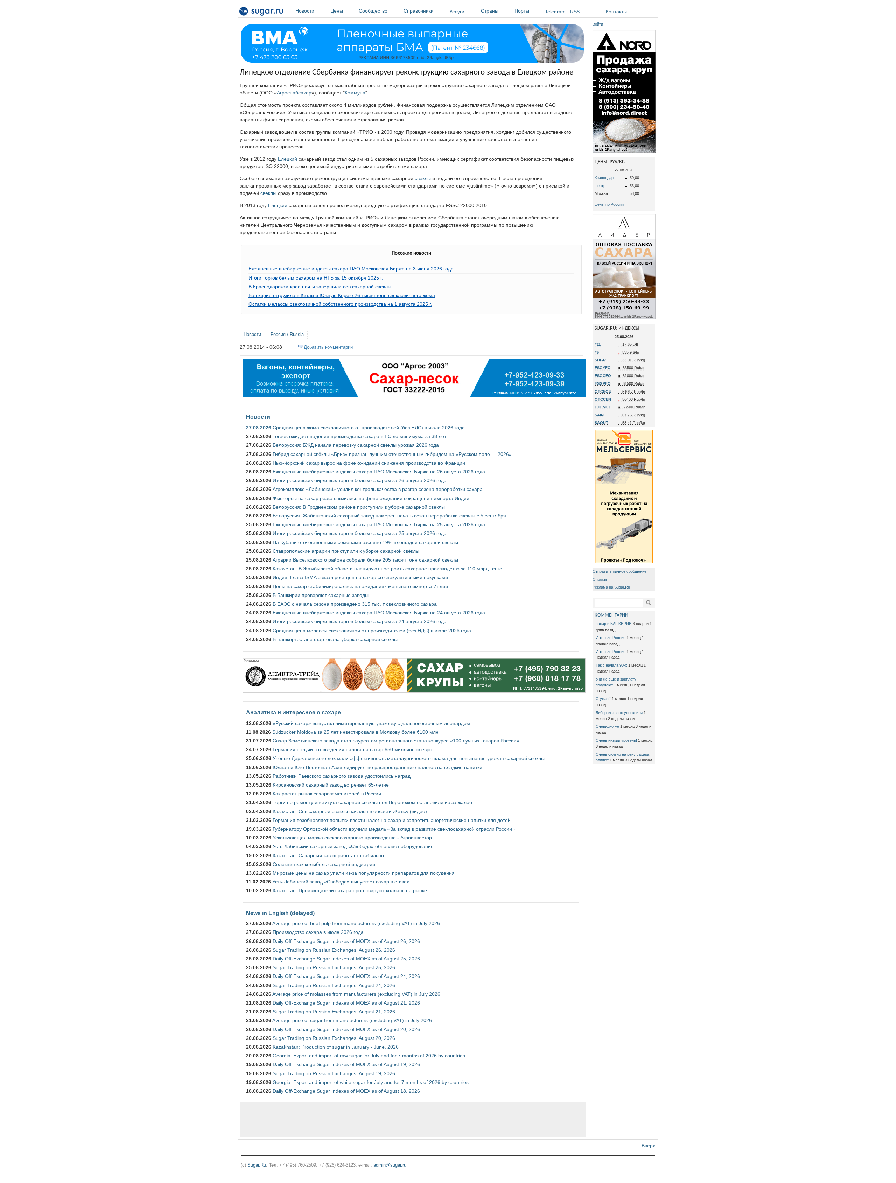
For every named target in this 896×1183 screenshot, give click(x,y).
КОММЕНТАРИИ (611, 615)
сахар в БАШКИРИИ (614, 623)
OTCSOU (603, 391)
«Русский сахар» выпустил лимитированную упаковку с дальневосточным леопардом (371, 723)
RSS (575, 11)
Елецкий (287, 159)
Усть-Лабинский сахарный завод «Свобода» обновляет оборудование (353, 846)
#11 (598, 344)
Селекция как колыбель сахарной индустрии (324, 864)
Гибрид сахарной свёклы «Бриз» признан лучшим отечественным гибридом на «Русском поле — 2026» (392, 454)
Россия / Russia (287, 334)
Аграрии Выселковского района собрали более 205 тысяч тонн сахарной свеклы (365, 560)
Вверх (648, 1145)
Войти (598, 24)
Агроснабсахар (294, 93)
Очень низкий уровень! (616, 740)
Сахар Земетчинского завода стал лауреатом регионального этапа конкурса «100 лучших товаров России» (396, 741)
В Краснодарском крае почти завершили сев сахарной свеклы (319, 286)
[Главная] (261, 12)
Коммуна (355, 93)
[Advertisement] (413, 1119)
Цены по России (609, 204)
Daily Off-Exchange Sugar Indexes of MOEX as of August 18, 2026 (346, 1091)
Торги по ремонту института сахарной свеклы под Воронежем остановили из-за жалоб (372, 802)
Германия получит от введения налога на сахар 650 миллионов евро (352, 749)
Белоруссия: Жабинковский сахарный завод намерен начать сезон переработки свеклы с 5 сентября (389, 516)
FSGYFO (603, 368)
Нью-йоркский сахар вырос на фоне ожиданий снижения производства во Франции (369, 463)
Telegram (555, 11)
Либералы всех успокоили (619, 713)
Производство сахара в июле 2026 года (318, 932)
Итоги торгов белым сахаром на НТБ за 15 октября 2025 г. (315, 278)
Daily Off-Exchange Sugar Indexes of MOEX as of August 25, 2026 (346, 959)
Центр (600, 186)
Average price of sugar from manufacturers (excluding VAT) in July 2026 (352, 1020)
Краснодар (604, 178)
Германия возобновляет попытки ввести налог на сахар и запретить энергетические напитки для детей (392, 820)
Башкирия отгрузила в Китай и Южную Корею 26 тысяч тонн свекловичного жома (341, 295)
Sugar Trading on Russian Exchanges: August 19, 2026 (334, 1073)
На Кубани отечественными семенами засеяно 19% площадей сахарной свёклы (365, 542)
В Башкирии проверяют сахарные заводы (321, 595)
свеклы (423, 178)
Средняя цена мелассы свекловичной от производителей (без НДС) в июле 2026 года (372, 630)
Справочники (419, 10)
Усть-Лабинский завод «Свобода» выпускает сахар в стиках (340, 882)
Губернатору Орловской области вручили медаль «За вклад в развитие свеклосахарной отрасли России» (394, 829)
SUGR (600, 360)
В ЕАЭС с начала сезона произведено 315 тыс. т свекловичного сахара (355, 604)
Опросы (600, 579)
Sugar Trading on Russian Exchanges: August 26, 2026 (334, 950)
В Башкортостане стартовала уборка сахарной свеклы (335, 639)
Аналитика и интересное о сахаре (293, 712)
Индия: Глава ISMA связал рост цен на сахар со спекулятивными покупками (360, 577)
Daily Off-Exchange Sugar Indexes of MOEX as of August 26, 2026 (346, 941)
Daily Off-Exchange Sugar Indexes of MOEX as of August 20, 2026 (346, 1029)
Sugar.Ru (256, 1165)
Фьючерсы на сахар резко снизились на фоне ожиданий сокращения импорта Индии (371, 498)
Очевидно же (607, 726)
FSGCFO (603, 376)
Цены (336, 10)
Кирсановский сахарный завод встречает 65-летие (331, 785)
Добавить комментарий (328, 347)
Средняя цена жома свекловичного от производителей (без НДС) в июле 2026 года (369, 427)
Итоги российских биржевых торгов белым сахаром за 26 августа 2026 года (360, 480)
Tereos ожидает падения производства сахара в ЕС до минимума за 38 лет (359, 436)
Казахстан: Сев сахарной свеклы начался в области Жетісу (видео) (350, 811)
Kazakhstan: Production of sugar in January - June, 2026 (336, 1047)
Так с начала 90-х (611, 665)
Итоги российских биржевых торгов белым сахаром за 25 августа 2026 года (360, 533)
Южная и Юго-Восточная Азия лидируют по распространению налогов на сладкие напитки (377, 767)
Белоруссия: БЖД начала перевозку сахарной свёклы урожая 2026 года (356, 445)
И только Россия (610, 637)
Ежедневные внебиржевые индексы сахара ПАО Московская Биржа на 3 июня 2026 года (351, 269)
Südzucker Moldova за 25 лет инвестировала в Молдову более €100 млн (355, 732)
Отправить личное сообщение (619, 571)
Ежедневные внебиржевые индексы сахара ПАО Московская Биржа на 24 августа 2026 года (379, 612)
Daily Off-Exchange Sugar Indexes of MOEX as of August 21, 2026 (346, 1003)
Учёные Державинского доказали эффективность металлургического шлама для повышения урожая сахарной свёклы (409, 758)
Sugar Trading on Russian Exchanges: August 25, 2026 (334, 967)
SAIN (599, 415)
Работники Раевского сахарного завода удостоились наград (342, 776)
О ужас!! (603, 699)
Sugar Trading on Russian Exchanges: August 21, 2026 (334, 1011)
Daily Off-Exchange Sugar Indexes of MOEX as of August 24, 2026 (346, 976)
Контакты (616, 11)
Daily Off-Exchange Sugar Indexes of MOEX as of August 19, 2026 (346, 1064)
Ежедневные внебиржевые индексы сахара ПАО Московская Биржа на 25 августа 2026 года (379, 524)
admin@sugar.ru (389, 1165)
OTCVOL (603, 407)
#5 (597, 352)
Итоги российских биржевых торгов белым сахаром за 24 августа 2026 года (360, 621)
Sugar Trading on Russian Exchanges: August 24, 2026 (334, 985)
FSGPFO (603, 383)
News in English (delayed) (280, 913)
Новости (304, 10)
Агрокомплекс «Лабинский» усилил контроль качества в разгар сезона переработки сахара (378, 489)
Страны (489, 10)
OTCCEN (603, 399)
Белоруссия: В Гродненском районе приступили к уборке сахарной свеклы (359, 507)
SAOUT (601, 423)
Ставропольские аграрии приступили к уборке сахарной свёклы (346, 551)
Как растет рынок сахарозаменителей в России (327, 793)
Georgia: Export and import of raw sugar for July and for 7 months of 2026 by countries (369, 1055)
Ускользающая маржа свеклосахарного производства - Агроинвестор (352, 837)
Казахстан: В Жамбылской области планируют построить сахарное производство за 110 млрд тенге (387, 568)
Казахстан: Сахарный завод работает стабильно (328, 855)
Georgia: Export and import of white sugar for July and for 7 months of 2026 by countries (371, 1082)
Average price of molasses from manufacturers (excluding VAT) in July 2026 (356, 994)
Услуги (456, 11)
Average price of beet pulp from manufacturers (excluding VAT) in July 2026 (356, 923)
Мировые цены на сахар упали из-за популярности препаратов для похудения (364, 873)
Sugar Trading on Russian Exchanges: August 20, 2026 (334, 1038)
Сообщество (373, 10)
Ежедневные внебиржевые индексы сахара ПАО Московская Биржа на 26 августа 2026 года (379, 471)
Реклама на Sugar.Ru (611, 587)
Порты (521, 10)
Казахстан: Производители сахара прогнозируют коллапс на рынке (350, 890)
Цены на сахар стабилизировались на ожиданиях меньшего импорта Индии (360, 586)
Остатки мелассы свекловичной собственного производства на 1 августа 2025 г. (340, 304)
